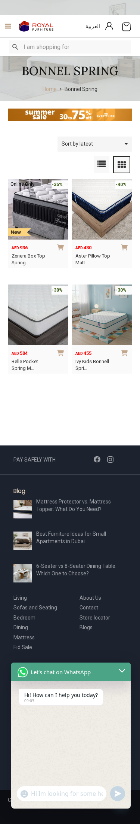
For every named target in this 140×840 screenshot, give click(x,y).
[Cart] (126, 26)
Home (50, 89)
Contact (89, 608)
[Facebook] (97, 459)
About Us (90, 598)
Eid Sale (22, 647)
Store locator (95, 618)
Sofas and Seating (35, 608)
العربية (92, 26)
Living (20, 598)
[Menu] (6, 26)
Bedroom (24, 618)
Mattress (24, 637)
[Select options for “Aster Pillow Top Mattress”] (125, 246)
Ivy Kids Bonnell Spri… (92, 365)
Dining (20, 627)
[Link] (36, 26)
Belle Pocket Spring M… (25, 365)
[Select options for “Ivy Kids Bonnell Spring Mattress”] (125, 351)
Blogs (86, 627)
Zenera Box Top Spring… (28, 259)
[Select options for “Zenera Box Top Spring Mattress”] (61, 246)
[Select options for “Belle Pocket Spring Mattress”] (61, 351)
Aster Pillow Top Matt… (92, 259)
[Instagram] (110, 459)
